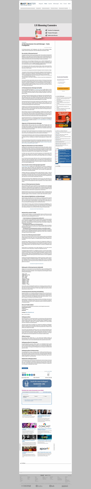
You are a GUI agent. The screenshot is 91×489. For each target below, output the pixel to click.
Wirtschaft (36, 479)
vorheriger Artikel (25, 377)
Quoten (50, 3)
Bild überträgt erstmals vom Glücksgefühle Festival (62, 145)
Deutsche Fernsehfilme (64, 483)
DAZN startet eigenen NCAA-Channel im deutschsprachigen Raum (63, 141)
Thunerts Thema (54, 8)
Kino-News (59, 477)
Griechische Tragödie (63, 8)
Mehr (69, 3)
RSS (20, 477)
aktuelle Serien (55, 483)
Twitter (21, 481)
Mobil (20, 479)
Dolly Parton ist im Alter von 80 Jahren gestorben (64, 97)
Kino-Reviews (51, 479)
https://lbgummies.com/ (30, 312)
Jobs (65, 478)
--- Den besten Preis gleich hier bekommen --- (36, 263)
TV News (39, 483)
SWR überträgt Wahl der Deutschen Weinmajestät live (63, 139)
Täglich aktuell (44, 479)
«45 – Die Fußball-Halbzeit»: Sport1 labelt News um (64, 105)
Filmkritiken (32, 483)
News (45, 3)
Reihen (28, 478)
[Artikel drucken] (34, 375)
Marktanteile (44, 478)
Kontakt (66, 479)
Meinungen (56, 3)
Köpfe (35, 480)
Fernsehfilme (51, 483)
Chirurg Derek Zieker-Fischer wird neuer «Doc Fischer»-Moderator (63, 101)
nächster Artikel (48, 377)
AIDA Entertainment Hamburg (65, 162)
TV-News (36, 477)
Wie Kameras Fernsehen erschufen (28, 8)
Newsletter (21, 478)
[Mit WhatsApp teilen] (27, 375)
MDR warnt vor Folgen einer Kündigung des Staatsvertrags (62, 135)
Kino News (22, 483)
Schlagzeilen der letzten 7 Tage (61, 110)
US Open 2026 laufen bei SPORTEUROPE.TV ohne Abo (63, 103)
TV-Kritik (51, 478)
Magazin (41, 3)
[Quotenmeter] (28, 4)
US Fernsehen (36, 483)
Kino (61, 3)
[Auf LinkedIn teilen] (32, 375)
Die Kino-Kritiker (59, 478)
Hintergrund (28, 477)
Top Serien (68, 483)
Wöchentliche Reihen (45, 477)
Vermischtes (36, 478)
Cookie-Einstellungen (67, 481)
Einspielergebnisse (60, 479)
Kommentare (25, 368)
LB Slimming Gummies (38, 89)
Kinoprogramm (59, 483)
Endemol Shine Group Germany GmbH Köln (64, 151)
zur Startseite (36, 377)
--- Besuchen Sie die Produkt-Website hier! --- (36, 208)
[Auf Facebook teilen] (23, 375)
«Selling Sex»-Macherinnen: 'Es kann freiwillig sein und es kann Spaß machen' (63, 109)
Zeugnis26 (38, 8)
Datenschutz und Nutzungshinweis (67, 480)
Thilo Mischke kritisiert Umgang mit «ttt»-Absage (63, 107)
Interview (28, 479)
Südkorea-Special (45, 8)
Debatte (51, 477)
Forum (65, 3)
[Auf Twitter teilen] (25, 375)
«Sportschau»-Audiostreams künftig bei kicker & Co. (63, 137)
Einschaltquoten (42, 483)
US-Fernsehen (36, 481)
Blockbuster (48, 483)
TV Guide (46, 483)
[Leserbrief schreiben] (48, 375)
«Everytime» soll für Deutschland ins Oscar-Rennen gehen (63, 99)
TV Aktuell (25, 483)
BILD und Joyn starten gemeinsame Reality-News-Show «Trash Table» (63, 143)
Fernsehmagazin (29, 483)
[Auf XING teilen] (29, 375)
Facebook (21, 480)
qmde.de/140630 (49, 371)
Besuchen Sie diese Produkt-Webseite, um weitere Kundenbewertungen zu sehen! (37, 143)
